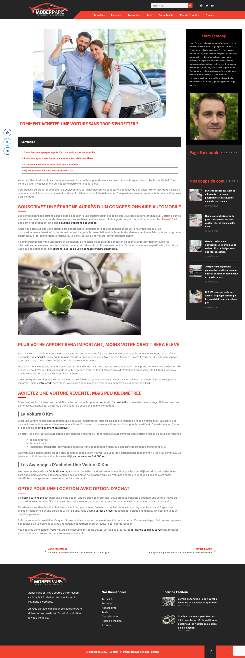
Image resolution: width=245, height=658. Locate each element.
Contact (114, 651)
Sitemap (145, 651)
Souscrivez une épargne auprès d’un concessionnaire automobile (59, 152)
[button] (7, 132)
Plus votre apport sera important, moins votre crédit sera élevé (58, 158)
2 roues (210, 15)
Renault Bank (170, 219)
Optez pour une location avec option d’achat (48, 170)
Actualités (99, 15)
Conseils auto (166, 15)
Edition (155, 651)
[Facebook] (201, 5)
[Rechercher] (190, 5)
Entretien (116, 15)
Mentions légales (129, 651)
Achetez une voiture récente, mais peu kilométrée (51, 164)
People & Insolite (189, 15)
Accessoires (134, 15)
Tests (149, 15)
